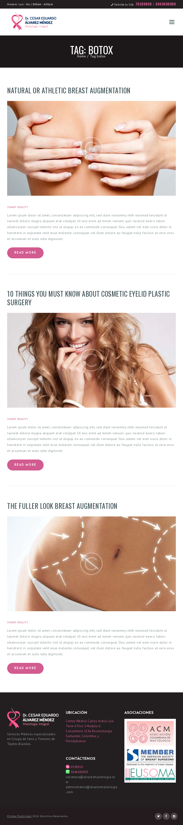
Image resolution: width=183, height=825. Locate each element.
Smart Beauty (17, 207)
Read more (25, 252)
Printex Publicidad (19, 816)
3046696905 (165, 3)
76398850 (144, 3)
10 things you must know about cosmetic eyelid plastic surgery (88, 298)
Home (81, 56)
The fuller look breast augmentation (62, 506)
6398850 (76, 767)
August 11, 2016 (44, 622)
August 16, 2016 (44, 419)
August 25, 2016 (44, 207)
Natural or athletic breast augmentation (69, 90)
